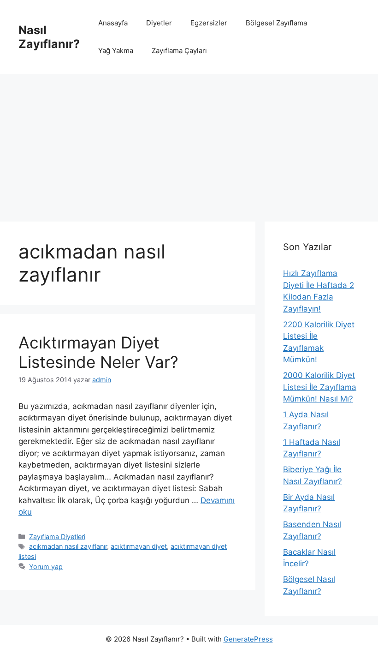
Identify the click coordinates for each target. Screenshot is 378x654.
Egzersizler (208, 22)
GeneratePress (248, 639)
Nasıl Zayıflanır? (49, 37)
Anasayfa (113, 22)
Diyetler (159, 22)
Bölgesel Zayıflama (276, 22)
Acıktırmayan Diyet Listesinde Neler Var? (98, 352)
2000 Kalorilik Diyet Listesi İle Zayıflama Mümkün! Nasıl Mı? (319, 387)
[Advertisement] (189, 143)
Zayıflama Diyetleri (57, 536)
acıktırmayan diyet (139, 546)
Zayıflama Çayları (179, 50)
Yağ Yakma (115, 50)
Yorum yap (46, 566)
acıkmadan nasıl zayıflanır (68, 546)
